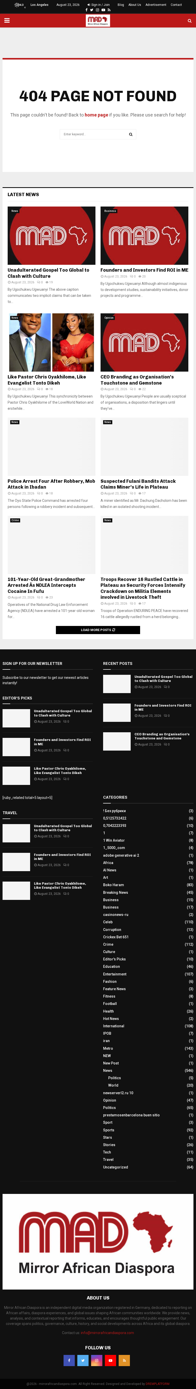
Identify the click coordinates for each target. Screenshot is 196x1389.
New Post (111, 1063)
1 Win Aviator (114, 840)
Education (111, 966)
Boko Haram (113, 885)
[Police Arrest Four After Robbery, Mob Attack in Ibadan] (51, 447)
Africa (108, 863)
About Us (134, 5)
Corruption (112, 930)
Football (110, 1004)
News (14, 211)
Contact (176, 5)
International (113, 1026)
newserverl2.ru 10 (118, 1093)
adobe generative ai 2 (121, 855)
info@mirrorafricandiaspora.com (107, 1333)
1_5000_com (114, 848)
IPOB (107, 1033)
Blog (121, 5)
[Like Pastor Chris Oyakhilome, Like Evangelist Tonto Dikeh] (51, 342)
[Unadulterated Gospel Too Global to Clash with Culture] (51, 236)
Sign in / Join (100, 5)
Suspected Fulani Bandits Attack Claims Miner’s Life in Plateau (138, 484)
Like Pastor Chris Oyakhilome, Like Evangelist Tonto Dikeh (47, 380)
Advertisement (155, 5)
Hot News (111, 1019)
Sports (108, 1130)
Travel (108, 1160)
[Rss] (124, 1360)
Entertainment (114, 974)
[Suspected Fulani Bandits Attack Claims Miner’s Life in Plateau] (144, 447)
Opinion (109, 317)
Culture (109, 952)
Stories (109, 1145)
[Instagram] (96, 1360)
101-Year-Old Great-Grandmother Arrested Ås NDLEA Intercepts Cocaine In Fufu (46, 585)
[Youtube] (110, 1360)
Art (105, 877)
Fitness (109, 996)
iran (106, 1041)
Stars (107, 1137)
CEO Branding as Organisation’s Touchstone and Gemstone (137, 380)
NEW (107, 1056)
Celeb (108, 922)
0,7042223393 (114, 826)
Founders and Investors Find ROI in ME (144, 270)
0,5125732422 (114, 818)
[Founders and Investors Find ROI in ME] (144, 236)
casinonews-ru (115, 915)
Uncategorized (115, 1167)
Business (110, 211)
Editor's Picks (114, 959)
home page (96, 115)
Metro (108, 1048)
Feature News (114, 989)
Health (108, 1011)
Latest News (23, 194)
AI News (109, 870)
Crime (15, 520)
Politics (114, 1078)
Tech (107, 1152)
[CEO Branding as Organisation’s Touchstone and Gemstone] (144, 342)
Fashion (110, 981)
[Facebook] (69, 1360)
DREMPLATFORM (157, 1384)
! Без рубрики (114, 811)
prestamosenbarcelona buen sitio (131, 1115)
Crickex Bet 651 (116, 937)
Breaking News (115, 892)
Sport (107, 1122)
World (113, 1085)
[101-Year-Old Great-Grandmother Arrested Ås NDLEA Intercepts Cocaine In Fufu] (51, 545)
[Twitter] (83, 1360)
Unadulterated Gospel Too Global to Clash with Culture (48, 273)
